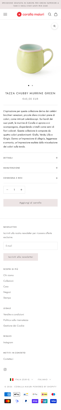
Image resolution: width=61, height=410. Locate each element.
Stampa (7, 297)
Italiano (43, 379)
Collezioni (8, 281)
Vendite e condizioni (13, 314)
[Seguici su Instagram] (5, 369)
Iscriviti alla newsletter (20, 257)
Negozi (7, 292)
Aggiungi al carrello (30, 202)
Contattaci (8, 359)
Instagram (8, 342)
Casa (5, 286)
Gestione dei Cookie (13, 325)
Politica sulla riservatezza (15, 320)
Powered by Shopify (44, 386)
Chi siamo (8, 275)
